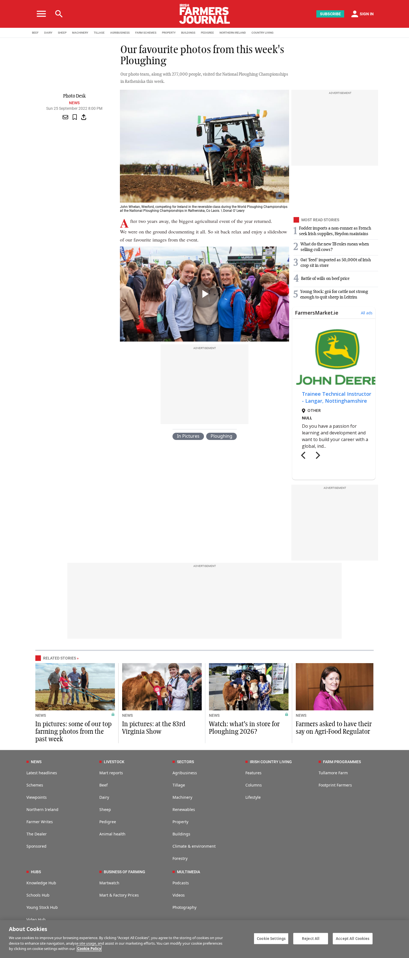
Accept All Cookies (352, 938)
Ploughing (221, 436)
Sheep (105, 809)
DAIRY (48, 32)
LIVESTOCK (114, 762)
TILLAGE (99, 32)
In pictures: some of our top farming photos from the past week (73, 732)
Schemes (34, 785)
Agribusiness (185, 772)
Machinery (182, 797)
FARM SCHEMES (145, 32)
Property (180, 821)
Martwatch (109, 882)
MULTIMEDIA (188, 872)
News (74, 103)
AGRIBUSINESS (120, 32)
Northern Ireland (42, 809)
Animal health (112, 834)
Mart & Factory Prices (119, 895)
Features (253, 772)
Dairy (104, 797)
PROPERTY (169, 32)
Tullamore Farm (333, 772)
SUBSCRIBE (330, 14)
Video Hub (36, 919)
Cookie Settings (271, 938)
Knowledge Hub (41, 882)
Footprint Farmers (335, 785)
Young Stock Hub (42, 907)
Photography (184, 907)
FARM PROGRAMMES (342, 762)
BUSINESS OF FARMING (124, 872)
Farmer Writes (39, 821)
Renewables (184, 809)
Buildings (181, 834)
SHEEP (62, 32)
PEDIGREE (207, 32)
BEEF (35, 32)
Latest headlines (41, 772)
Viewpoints (36, 797)
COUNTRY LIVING (263, 32)
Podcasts (181, 882)
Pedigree (107, 821)
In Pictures (188, 436)
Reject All (310, 938)
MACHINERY (80, 32)
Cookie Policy (89, 948)
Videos (179, 895)
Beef (103, 785)
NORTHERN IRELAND (233, 32)
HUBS (36, 872)
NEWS (40, 715)
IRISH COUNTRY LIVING (271, 762)
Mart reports (111, 772)
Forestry (180, 858)
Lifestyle (253, 797)
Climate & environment (194, 846)
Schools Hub (38, 895)
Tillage (179, 785)
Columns (253, 785)
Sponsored (36, 846)
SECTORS (185, 762)
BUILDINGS (188, 32)
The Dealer (36, 834)
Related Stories (59, 658)
